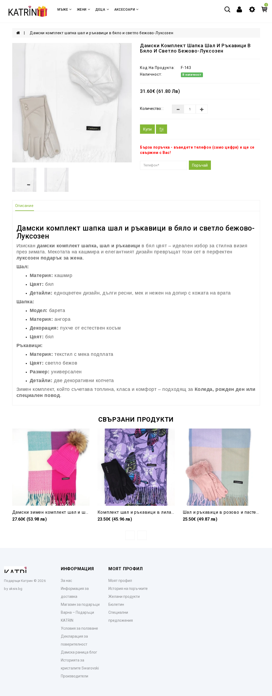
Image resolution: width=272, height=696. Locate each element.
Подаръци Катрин (18, 581)
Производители (74, 676)
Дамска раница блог (79, 652)
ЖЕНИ (82, 9)
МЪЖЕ (62, 9)
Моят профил (120, 580)
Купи (147, 129)
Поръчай (200, 165)
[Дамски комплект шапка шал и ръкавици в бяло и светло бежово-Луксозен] (72, 102)
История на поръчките (128, 588)
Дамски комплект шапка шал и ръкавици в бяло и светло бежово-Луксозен (101, 33)
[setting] (252, 9)
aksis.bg (15, 589)
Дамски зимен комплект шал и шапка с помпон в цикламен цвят (83, 512)
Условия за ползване (79, 628)
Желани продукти (124, 596)
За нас (66, 580)
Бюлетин (116, 604)
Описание (24, 206)
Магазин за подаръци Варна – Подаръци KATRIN (80, 612)
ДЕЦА (100, 9)
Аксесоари (124, 9)
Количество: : (151, 108)
